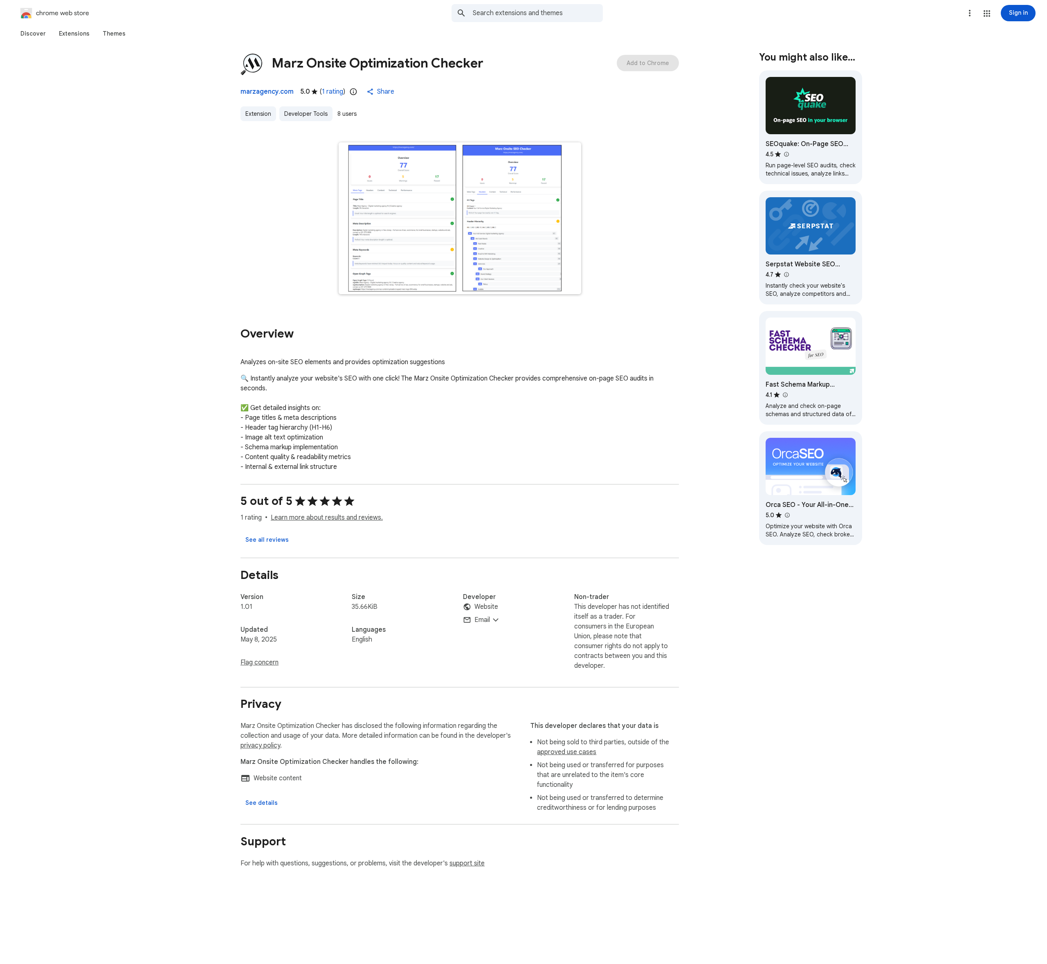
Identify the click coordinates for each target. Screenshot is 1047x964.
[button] (987, 13)
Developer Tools (306, 113)
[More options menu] (970, 13)
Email (482, 620)
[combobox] (538, 13)
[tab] (33, 33)
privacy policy (260, 745)
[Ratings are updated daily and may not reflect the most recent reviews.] (353, 91)
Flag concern (259, 662)
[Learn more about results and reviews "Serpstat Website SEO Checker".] (786, 274)
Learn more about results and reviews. (327, 518)
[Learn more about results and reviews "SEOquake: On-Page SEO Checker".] (786, 154)
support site (467, 863)
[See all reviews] (267, 540)
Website (486, 607)
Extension (258, 113)
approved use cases (566, 752)
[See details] (261, 803)
